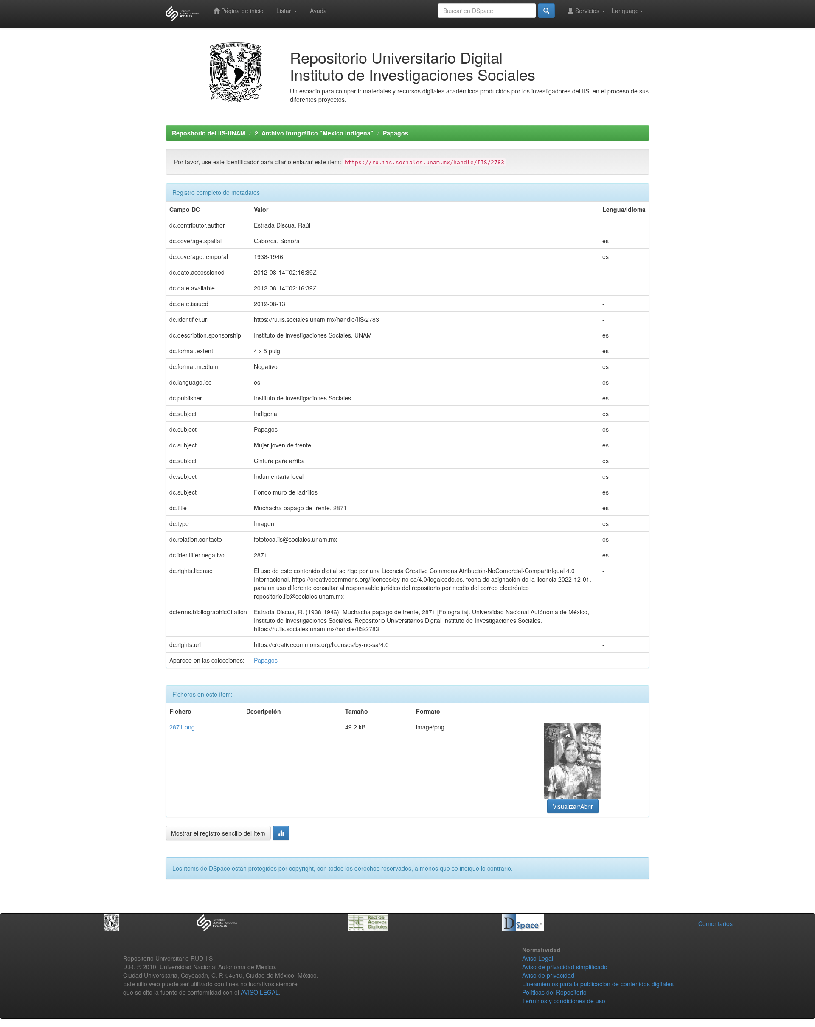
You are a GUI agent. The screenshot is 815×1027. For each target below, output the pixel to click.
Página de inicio (241, 10)
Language (625, 10)
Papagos (395, 133)
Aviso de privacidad (548, 975)
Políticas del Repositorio (554, 992)
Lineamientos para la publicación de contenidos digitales (598, 983)
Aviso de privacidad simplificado (564, 966)
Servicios (587, 10)
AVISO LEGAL (260, 992)
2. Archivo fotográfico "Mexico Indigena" (314, 133)
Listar (284, 10)
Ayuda (318, 10)
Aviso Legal (537, 958)
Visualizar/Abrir (573, 806)
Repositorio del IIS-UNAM (208, 133)
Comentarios (715, 923)
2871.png (182, 727)
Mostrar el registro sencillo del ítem (218, 833)
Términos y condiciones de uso (563, 1000)
